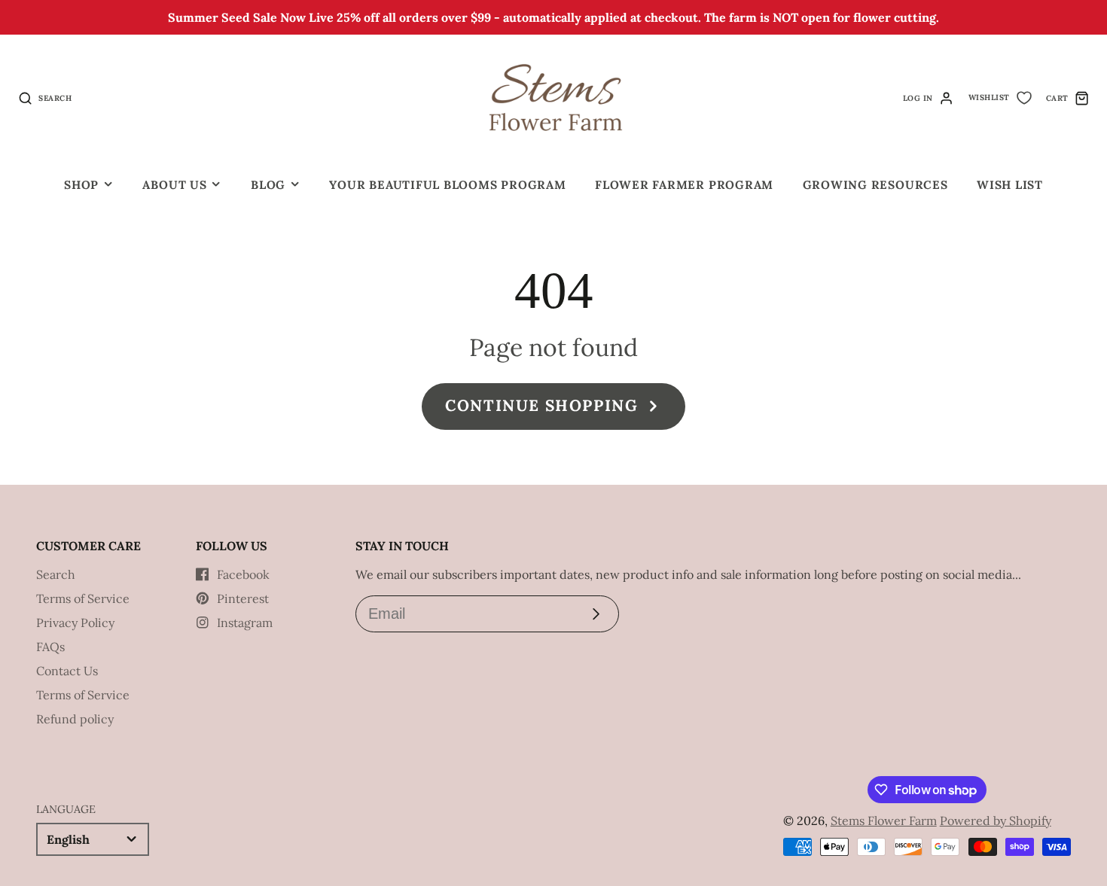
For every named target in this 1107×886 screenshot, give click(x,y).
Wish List (1010, 185)
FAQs (50, 646)
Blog (268, 185)
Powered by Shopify (995, 820)
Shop (81, 185)
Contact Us (67, 670)
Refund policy (75, 718)
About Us (174, 185)
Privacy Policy (75, 622)
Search (55, 574)
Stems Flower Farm (884, 820)
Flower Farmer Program (684, 185)
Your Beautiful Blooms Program (447, 185)
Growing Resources (875, 185)
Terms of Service (83, 598)
